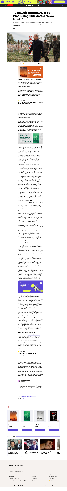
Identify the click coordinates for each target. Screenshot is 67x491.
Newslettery (34, 476)
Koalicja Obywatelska (31, 396)
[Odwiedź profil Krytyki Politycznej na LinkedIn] (22, 485)
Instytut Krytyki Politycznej (14, 478)
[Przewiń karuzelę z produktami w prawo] (58, 421)
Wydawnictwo (11, 476)
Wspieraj (11, 5)
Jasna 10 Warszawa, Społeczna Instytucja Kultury (18, 480)
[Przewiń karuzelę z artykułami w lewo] (9, 448)
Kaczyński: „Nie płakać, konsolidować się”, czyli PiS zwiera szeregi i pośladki (30, 103)
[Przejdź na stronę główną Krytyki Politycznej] (16, 466)
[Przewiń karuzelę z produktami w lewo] (9, 421)
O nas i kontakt (34, 478)
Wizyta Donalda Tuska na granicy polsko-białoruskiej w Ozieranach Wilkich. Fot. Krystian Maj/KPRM (8, 60)
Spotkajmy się (34, 480)
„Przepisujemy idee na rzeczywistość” (16, 471)
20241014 (23, 398)
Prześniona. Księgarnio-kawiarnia (38, 474)
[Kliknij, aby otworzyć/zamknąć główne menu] (2, 5)
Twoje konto (51, 478)
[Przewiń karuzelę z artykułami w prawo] (58, 448)
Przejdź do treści (5, 1)
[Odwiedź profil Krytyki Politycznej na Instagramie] (16, 485)
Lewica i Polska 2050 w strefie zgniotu (27, 353)
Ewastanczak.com (55, 485)
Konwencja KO (15, 10)
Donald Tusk (23, 396)
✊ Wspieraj (51, 480)
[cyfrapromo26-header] (33, 2)
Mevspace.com (48, 485)
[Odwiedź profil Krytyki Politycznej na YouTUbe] (20, 485)
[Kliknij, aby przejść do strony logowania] (60, 5)
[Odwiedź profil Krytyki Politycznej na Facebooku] (14, 485)
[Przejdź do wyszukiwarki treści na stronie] (5, 5)
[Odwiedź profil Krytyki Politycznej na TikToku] (18, 485)
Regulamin (51, 474)
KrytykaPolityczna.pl (13, 474)
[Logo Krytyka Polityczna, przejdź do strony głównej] (33, 5)
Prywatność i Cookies (53, 476)
